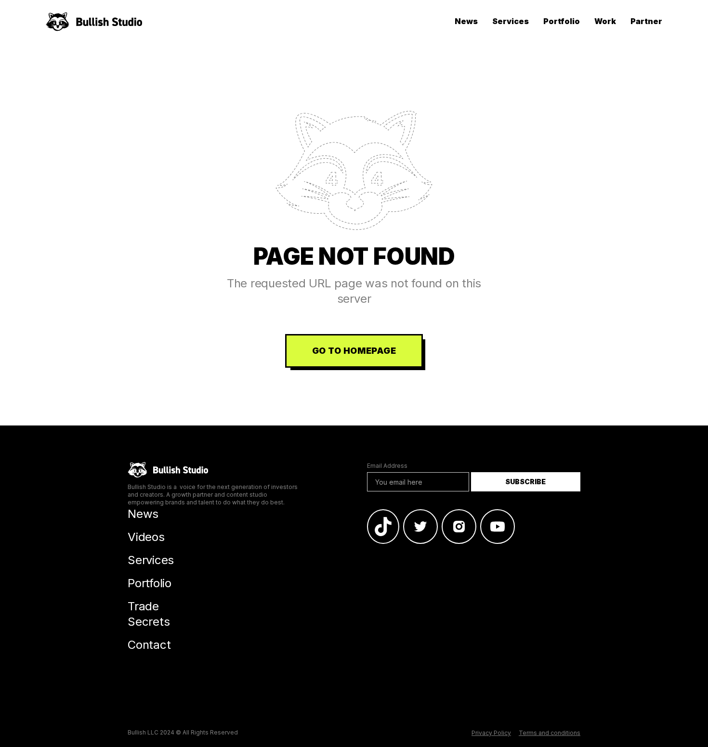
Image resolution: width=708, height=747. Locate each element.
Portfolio (561, 21)
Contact (149, 645)
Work (605, 21)
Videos (146, 537)
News (466, 21)
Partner (646, 21)
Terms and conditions (549, 732)
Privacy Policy (491, 732)
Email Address (387, 465)
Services (510, 21)
